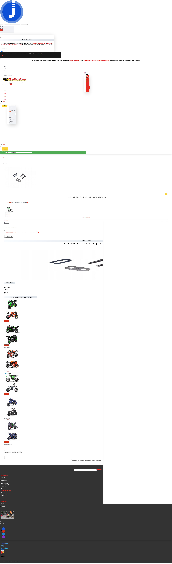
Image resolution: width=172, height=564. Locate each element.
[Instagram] (3, 536)
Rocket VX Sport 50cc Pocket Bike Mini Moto (8, 444)
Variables (2, 24)
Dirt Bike (90, 460)
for (80, 460)
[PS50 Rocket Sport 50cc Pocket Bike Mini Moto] (12, 309)
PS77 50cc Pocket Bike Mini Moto (8, 347)
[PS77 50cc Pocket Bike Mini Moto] (12, 334)
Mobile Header (18, 24)
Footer (22, 24)
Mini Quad (93, 460)
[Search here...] (9, 83)
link (76, 460)
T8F (78, 460)
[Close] (0, 27)
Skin (7, 24)
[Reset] (1, 30)
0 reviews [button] (83, 217)
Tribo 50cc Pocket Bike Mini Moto (8, 370)
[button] (87, 76)
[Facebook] (3, 528)
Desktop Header (13, 24)
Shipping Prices (9, 236)
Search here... (12, 82)
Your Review (6, 292)
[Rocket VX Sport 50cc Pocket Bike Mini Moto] (12, 431)
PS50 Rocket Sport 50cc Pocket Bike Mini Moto (8, 322)
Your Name (6, 289)
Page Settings (25, 24)
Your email (72, 469)
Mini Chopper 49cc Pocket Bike (8, 418)
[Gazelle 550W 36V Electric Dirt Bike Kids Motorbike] (12, 382)
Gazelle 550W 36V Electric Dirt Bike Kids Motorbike (8, 395)
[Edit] (0, 37)
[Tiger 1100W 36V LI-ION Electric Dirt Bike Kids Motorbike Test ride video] (7, 515)
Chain (73, 460)
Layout (9, 24)
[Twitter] (3, 534)
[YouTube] (3, 531)
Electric (86, 460)
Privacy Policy (40, 53)
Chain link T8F (5, 163)
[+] (137, 363)
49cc (83, 460)
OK (2, 55)
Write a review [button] (88, 217)
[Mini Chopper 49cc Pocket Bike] (12, 407)
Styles (5, 24)
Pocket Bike (97, 460)
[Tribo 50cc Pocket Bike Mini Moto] (12, 358)
